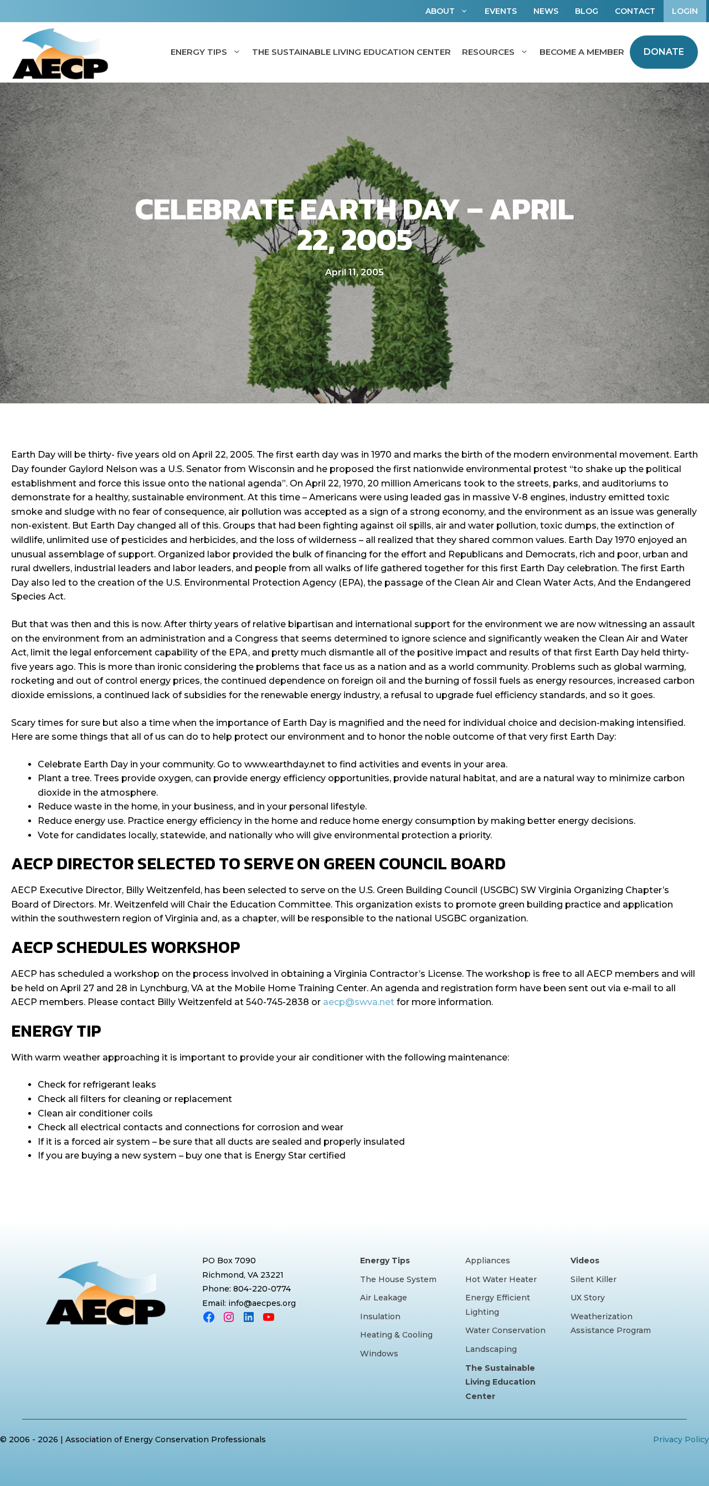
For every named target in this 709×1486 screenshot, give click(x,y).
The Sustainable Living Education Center (351, 52)
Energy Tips (199, 52)
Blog (586, 11)
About (440, 11)
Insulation (380, 1316)
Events (501, 11)
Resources (488, 52)
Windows (379, 1354)
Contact (635, 11)
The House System (398, 1279)
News (545, 11)
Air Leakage (383, 1298)
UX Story (588, 1298)
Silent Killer (593, 1279)
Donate (664, 52)
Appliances (487, 1260)
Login (685, 11)
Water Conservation (505, 1330)
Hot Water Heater (501, 1279)
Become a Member (582, 52)
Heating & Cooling (396, 1335)
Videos (585, 1260)
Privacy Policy (681, 1439)
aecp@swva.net (358, 1002)
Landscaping (491, 1349)
